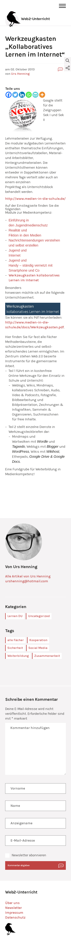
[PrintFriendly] (35, 95)
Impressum (14, 913)
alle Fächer (15, 640)
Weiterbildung (18, 656)
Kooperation (38, 640)
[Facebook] (9, 95)
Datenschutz (15, 917)
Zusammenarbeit (47, 656)
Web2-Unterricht (35, 19)
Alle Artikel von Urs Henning (27, 576)
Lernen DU (15, 616)
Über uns (12, 903)
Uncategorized (39, 616)
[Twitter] (15, 95)
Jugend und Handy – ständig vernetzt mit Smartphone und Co (31, 265)
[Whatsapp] (29, 95)
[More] (42, 95)
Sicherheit (15, 648)
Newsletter (13, 908)
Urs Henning (20, 74)
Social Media (37, 648)
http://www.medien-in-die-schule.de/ (35, 199)
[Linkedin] (22, 95)
